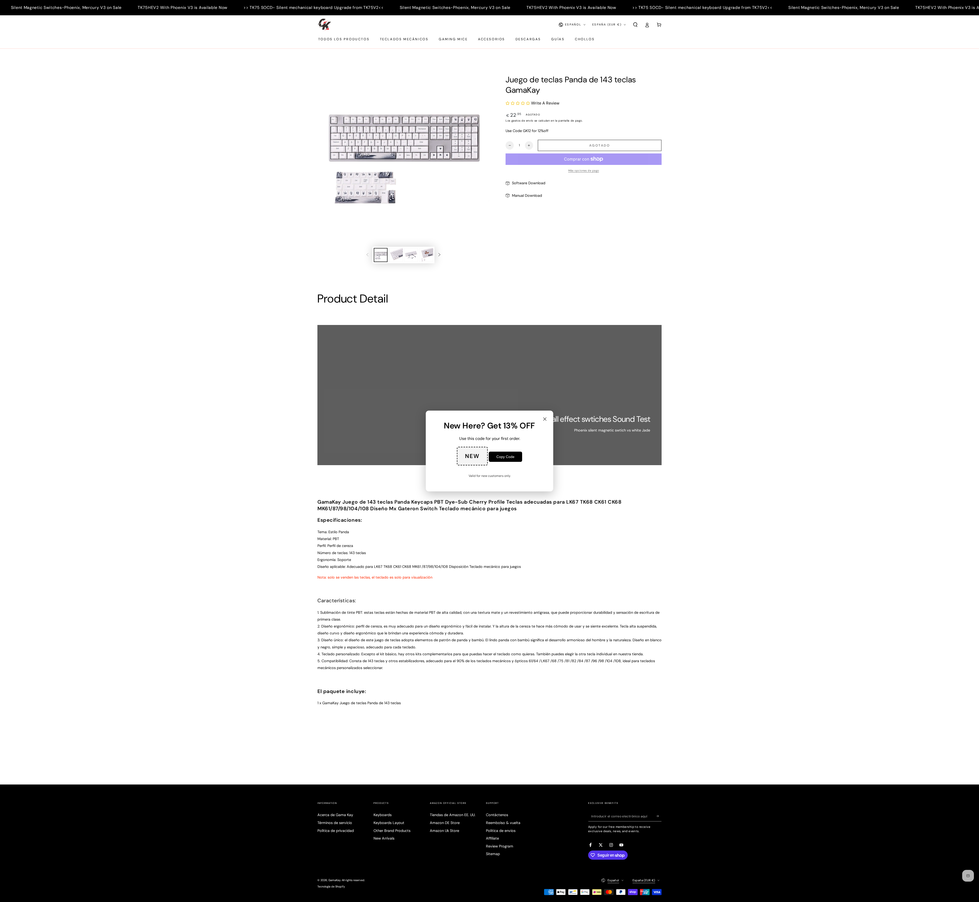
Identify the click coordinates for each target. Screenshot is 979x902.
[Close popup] (545, 419)
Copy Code (505, 457)
